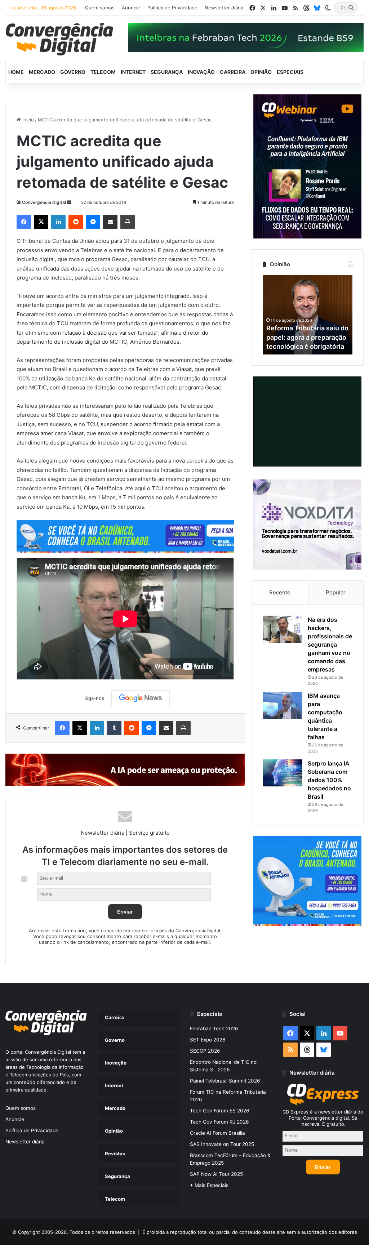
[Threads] (306, 8)
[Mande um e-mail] (69, 202)
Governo (72, 72)
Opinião (261, 72)
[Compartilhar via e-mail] (110, 222)
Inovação (201, 72)
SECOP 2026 (205, 1051)
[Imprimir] (127, 222)
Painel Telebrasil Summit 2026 (225, 1081)
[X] (41, 222)
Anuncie (131, 7)
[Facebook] (24, 222)
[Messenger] (93, 222)
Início (27, 119)
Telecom (103, 72)
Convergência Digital (44, 202)
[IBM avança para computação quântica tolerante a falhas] (282, 705)
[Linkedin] (58, 222)
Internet (133, 72)
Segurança (167, 72)
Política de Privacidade (172, 7)
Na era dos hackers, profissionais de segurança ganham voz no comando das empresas (330, 644)
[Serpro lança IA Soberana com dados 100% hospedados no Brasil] (282, 772)
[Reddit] (75, 222)
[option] (311, 314)
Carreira (232, 72)
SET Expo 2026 (208, 1040)
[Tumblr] (114, 728)
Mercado (42, 72)
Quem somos (100, 7)
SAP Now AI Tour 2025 (216, 1174)
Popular (336, 592)
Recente (279, 592)
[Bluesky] (317, 8)
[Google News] (140, 698)
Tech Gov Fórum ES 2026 (219, 1111)
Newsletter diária (224, 7)
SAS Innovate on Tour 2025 (222, 1144)
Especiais (290, 72)
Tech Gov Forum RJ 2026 (219, 1122)
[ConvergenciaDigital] (59, 39)
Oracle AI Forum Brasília (217, 1133)
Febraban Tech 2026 (214, 1028)
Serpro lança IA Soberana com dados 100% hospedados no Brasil (329, 780)
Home (16, 72)
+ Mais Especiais (209, 1185)
